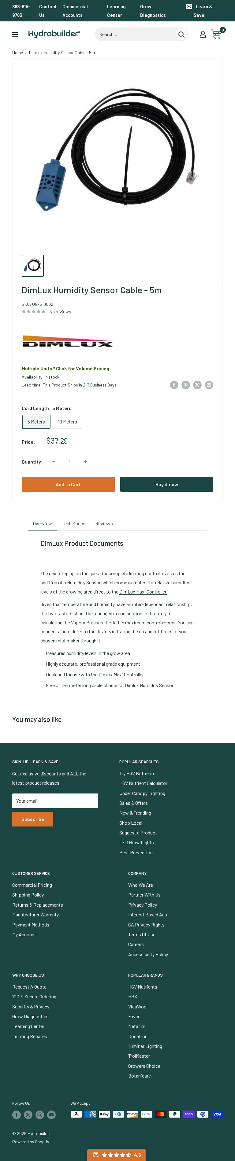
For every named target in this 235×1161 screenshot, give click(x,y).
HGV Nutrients (142, 986)
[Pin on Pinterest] (185, 384)
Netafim (136, 1026)
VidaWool (137, 1006)
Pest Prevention (136, 852)
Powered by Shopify (30, 1141)
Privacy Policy (142, 905)
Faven (134, 1016)
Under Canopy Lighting (142, 793)
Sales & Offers (133, 803)
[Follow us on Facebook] (16, 1115)
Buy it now (166, 484)
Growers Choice (144, 1066)
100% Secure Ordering (34, 996)
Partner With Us (144, 894)
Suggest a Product (138, 832)
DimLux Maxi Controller (143, 591)
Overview (42, 523)
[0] (216, 34)
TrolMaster (139, 1056)
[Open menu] (15, 34)
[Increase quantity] (85, 461)
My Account (24, 934)
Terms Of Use (141, 934)
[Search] (181, 34)
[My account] (203, 34)
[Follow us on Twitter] (28, 1115)
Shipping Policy (28, 894)
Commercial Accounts (75, 11)
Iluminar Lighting (145, 1046)
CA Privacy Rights (146, 924)
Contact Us (48, 11)
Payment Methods (30, 924)
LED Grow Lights (136, 842)
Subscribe (32, 819)
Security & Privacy (30, 1006)
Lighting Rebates (29, 1036)
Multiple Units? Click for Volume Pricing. (66, 368)
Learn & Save (203, 11)
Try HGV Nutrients (137, 773)
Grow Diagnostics (153, 11)
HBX (132, 996)
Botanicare (139, 1075)
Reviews (104, 523)
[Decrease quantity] (53, 461)
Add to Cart (68, 484)
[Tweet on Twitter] (197, 384)
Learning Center (116, 11)
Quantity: (32, 461)
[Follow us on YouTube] (51, 1115)
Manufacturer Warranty (35, 914)
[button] (116, 1155)
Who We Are (140, 885)
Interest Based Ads (147, 914)
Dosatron (137, 1036)
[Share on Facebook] (174, 384)
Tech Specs (73, 523)
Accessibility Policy (148, 954)
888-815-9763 (21, 11)
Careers (136, 944)
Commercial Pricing (32, 885)
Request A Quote (29, 986)
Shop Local (130, 823)
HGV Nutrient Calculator (143, 783)
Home (17, 52)
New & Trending (135, 812)
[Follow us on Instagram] (39, 1115)
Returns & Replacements (37, 905)
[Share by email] (209, 384)
